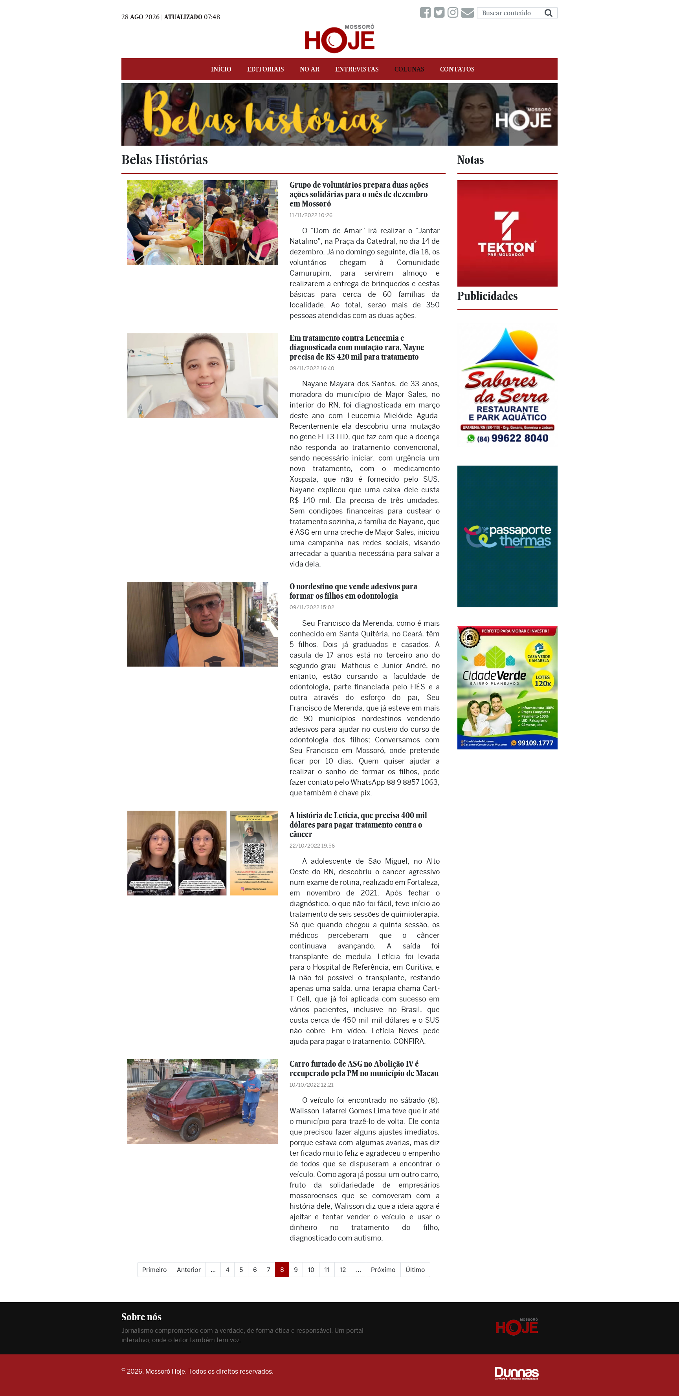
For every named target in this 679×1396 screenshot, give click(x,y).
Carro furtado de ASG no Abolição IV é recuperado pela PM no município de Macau (364, 1068)
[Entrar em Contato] (469, 12)
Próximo (383, 1270)
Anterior (189, 1270)
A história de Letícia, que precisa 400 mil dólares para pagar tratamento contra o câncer (358, 824)
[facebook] (427, 12)
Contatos (457, 69)
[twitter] (441, 12)
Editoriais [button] (265, 69)
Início (221, 69)
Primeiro (154, 1270)
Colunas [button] (409, 69)
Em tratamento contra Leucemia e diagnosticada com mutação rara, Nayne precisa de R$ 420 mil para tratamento (357, 347)
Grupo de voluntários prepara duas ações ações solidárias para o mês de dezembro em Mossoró (359, 194)
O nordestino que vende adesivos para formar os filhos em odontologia (353, 591)
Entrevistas (357, 69)
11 (327, 1270)
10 (311, 1270)
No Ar (309, 69)
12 (343, 1270)
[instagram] (454, 12)
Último (415, 1270)
